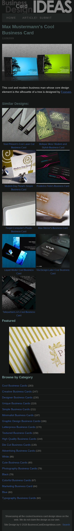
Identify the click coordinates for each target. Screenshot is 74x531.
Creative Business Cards (20, 391)
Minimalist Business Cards (21, 415)
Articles (29, 17)
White (8, 456)
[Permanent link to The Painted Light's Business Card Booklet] (37, 350)
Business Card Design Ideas (37, 2)
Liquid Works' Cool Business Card (19, 272)
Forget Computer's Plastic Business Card (19, 230)
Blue (7, 492)
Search (66, 524)
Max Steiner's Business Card (53, 228)
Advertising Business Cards (21, 450)
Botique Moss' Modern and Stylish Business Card (53, 146)
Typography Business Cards (21, 498)
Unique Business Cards (19, 403)
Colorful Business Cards (19, 480)
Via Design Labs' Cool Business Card (52, 272)
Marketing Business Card (19, 486)
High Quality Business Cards (22, 438)
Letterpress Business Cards (22, 427)
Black (7, 474)
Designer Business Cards (20, 397)
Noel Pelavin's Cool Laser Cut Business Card (18, 146)
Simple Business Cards (19, 409)
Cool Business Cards (17, 385)
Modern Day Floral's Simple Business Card (19, 188)
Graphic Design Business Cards (24, 421)
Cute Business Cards (17, 462)
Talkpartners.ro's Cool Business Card (19, 314)
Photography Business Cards (22, 468)
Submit (46, 17)
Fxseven (66, 91)
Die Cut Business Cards (19, 444)
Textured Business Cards (20, 432)
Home (11, 17)
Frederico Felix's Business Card (53, 186)
